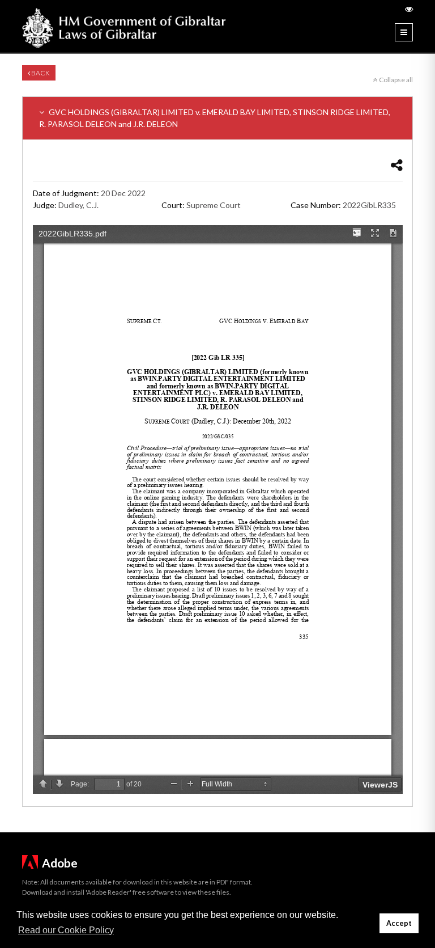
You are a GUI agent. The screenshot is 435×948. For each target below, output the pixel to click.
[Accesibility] (409, 9)
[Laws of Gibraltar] (124, 26)
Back (40, 73)
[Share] (397, 164)
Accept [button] (399, 923)
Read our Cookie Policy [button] (66, 930)
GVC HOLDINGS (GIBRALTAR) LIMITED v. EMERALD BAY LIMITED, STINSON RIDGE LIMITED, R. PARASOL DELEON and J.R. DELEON (214, 118)
